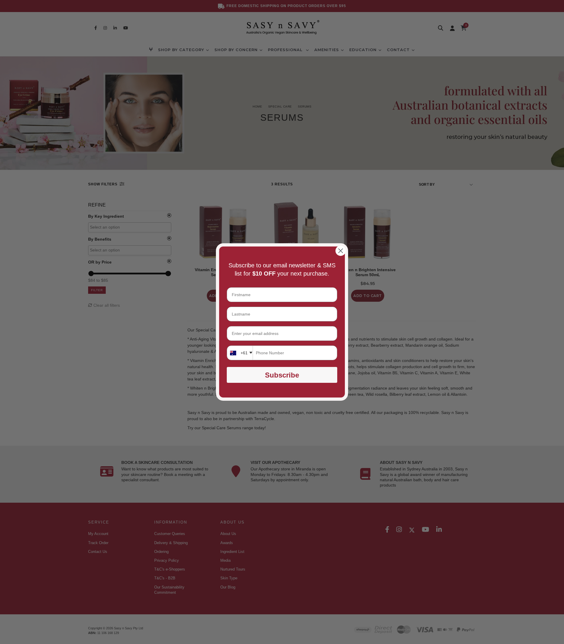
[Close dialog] (340, 251)
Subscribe (282, 375)
